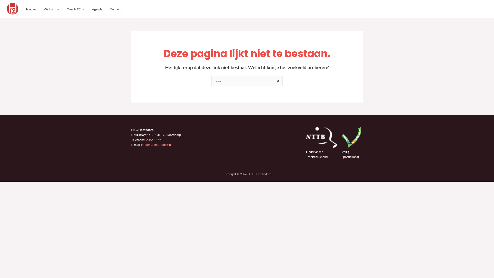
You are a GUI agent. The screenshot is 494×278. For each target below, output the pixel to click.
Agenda (97, 9)
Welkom (49, 9)
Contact (115, 9)
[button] (57, 9)
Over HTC (74, 9)
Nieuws (31, 9)
